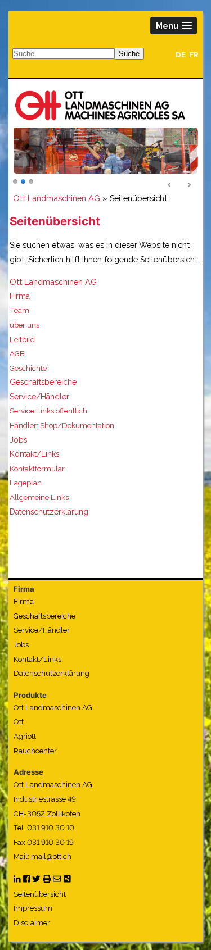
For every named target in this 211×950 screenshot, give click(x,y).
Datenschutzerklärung (49, 511)
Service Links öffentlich (48, 411)
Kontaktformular (37, 469)
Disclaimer (32, 923)
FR (194, 55)
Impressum (33, 908)
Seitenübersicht (40, 894)
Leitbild (22, 339)
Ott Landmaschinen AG (56, 198)
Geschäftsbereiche (43, 382)
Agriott (25, 736)
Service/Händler (39, 396)
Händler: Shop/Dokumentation (62, 425)
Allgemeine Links (39, 497)
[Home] (100, 105)
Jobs (18, 439)
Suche (129, 53)
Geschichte (28, 368)
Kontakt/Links (34, 453)
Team (19, 310)
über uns (24, 325)
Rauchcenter (35, 751)
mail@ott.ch (51, 856)
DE (181, 55)
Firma (20, 296)
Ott (19, 721)
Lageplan (26, 483)
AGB (17, 353)
